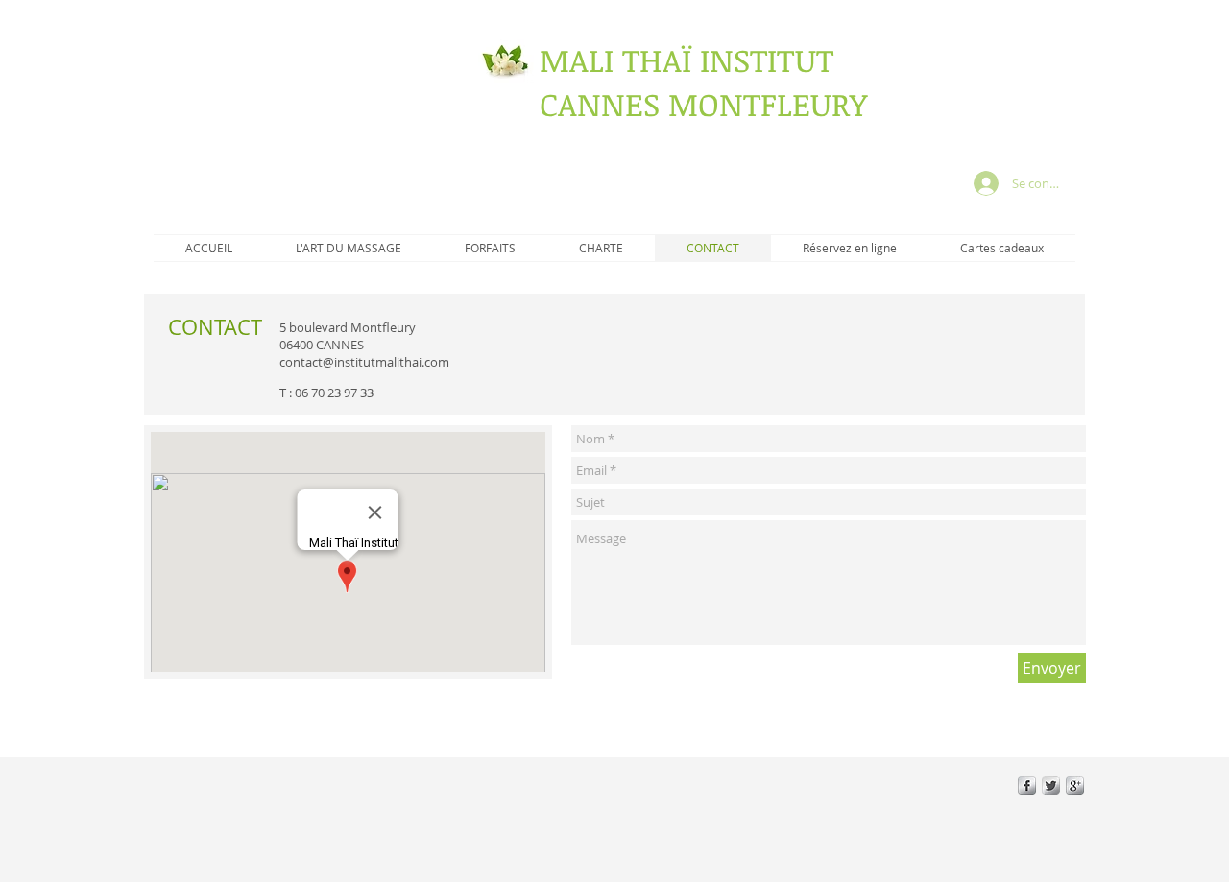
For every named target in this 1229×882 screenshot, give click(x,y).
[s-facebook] (1027, 785)
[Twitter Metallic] (1051, 785)
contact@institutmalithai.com (364, 361)
